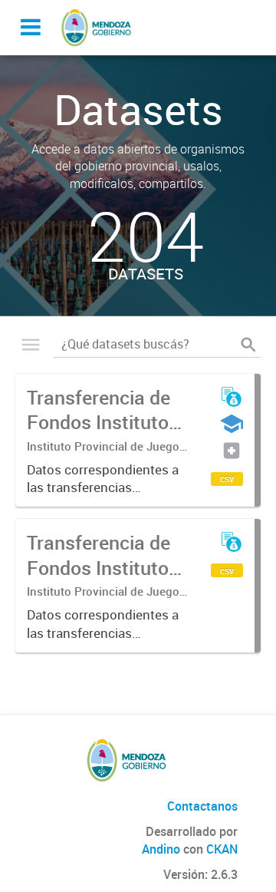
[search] (248, 345)
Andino (161, 849)
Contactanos (202, 806)
